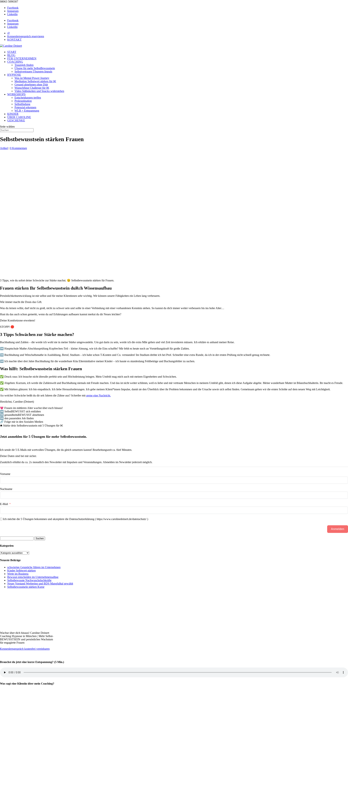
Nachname (6, 488)
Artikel (4, 148)
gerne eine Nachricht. (98, 395)
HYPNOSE (14, 74)
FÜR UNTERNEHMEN (21, 58)
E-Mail (4, 504)
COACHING (15, 61)
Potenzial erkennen (25, 107)
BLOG (11, 55)
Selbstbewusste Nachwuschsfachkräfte (29, 580)
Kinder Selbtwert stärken (21, 570)
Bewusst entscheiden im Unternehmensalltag (32, 577)
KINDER (12, 113)
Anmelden (337, 529)
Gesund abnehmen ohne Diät (31, 84)
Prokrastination (23, 100)
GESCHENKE (16, 120)
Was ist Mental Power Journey (31, 78)
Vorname (5, 473)
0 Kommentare (18, 148)
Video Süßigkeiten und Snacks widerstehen (39, 91)
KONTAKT (14, 39)
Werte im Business (17, 573)
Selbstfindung (22, 104)
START (11, 51)
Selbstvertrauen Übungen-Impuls (33, 71)
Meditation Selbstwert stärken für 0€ (35, 81)
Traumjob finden (24, 64)
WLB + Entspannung (26, 110)
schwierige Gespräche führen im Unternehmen (34, 567)
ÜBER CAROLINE (19, 117)
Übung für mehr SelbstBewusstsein (34, 68)
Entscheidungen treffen (27, 97)
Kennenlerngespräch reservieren (25, 36)
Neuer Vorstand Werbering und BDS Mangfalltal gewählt (40, 583)
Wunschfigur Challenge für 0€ (31, 87)
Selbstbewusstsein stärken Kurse (25, 586)
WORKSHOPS (16, 94)
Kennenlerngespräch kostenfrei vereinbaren (25, 648)
